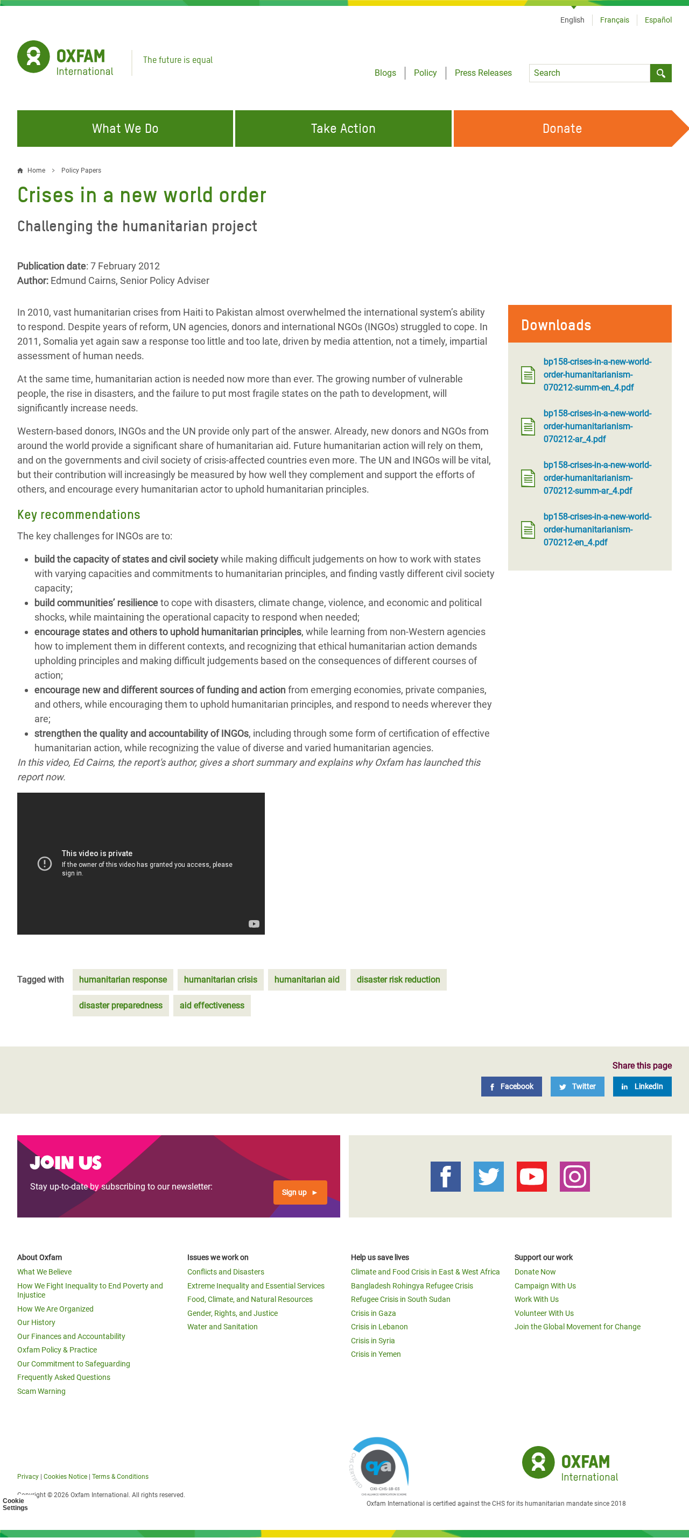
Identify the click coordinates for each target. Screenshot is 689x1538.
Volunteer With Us (544, 1313)
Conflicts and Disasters (225, 1272)
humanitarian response (123, 979)
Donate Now (535, 1272)
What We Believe (44, 1272)
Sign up (294, 1192)
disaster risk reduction (398, 979)
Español (658, 20)
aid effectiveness (212, 1005)
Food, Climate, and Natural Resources (250, 1299)
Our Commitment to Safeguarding (73, 1363)
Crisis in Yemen (376, 1354)
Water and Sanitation (222, 1326)
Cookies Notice (65, 1476)
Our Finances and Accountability (71, 1336)
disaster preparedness (121, 1005)
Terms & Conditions (120, 1476)
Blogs (385, 73)
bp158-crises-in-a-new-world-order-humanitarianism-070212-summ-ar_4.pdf (597, 478)
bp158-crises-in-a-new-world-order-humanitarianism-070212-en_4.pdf (597, 529)
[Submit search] (661, 73)
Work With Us (537, 1299)
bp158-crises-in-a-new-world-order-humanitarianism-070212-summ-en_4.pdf (597, 375)
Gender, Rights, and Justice (232, 1313)
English (572, 20)
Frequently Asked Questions (63, 1377)
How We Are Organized (55, 1309)
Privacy (28, 1476)
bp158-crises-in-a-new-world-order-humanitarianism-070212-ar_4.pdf (597, 426)
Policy (425, 73)
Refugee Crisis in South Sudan (401, 1299)
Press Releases (483, 73)
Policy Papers (81, 170)
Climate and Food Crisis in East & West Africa (425, 1272)
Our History (36, 1322)
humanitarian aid (307, 979)
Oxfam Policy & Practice (57, 1349)
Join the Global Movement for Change (578, 1326)
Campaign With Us (545, 1285)
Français (614, 20)
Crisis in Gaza (373, 1313)
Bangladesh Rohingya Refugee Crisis (412, 1285)
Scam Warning (41, 1391)
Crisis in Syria (373, 1340)
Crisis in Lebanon (379, 1326)
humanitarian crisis (220, 979)
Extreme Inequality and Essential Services (256, 1285)
